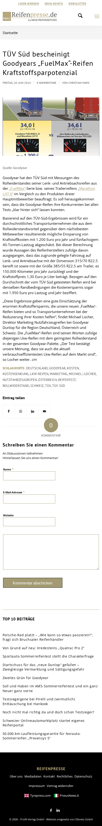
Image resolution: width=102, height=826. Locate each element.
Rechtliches (65, 776)
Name (8, 469)
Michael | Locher (82, 374)
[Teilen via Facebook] (9, 411)
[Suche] (81, 16)
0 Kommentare (46, 82)
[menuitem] (29, 3)
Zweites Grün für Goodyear (26, 678)
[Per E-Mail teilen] (44, 411)
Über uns (16, 776)
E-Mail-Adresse (14, 492)
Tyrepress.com (40, 795)
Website (8, 515)
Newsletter (77, 3)
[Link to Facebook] (51, 810)
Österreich (47, 380)
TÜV (48, 386)
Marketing (58, 374)
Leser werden (28, 3)
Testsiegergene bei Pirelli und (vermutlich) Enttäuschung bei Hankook (39, 701)
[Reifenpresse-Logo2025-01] (30, 16)
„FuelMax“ (17, 188)
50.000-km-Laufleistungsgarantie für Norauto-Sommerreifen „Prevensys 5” (42, 736)
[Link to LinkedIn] (58, 810)
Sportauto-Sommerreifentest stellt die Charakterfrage (48, 656)
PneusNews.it (69, 795)
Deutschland (37, 368)
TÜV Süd (58, 386)
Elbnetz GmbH (84, 819)
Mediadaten (33, 776)
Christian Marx (78, 82)
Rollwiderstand (16, 386)
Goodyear (57, 368)
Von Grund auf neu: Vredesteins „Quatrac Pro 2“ (43, 648)
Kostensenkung (16, 374)
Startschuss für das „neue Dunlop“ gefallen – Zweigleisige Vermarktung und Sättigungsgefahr (44, 667)
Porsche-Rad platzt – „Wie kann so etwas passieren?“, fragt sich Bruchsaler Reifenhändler (48, 637)
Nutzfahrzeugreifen (20, 380)
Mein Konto (54, 3)
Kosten (73, 368)
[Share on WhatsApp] (21, 411)
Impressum (37, 786)
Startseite (10, 32)
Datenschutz (83, 776)
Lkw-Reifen (39, 374)
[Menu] (96, 16)
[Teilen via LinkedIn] (32, 411)
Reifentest (67, 380)
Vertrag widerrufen (60, 786)
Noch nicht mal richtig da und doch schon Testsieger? (48, 712)
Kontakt (49, 776)
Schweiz (37, 386)
